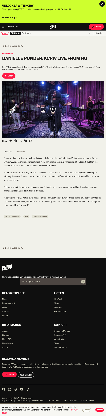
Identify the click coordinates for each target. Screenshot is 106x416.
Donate (98, 26)
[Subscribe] (83, 282)
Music (56, 303)
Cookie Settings (87, 401)
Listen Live (13, 26)
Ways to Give (59, 339)
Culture (5, 311)
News (4, 299)
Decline (87, 410)
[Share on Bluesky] (25, 141)
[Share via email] (30, 141)
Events (5, 315)
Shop (56, 343)
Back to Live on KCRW (14, 46)
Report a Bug (7, 401)
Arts (26, 216)
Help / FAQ (7, 339)
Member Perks (60, 347)
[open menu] (4, 27)
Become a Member (62, 331)
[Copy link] (10, 141)
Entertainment (8, 303)
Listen (10, 76)
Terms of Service (36, 401)
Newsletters (7, 343)
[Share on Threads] (20, 141)
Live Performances (40, 216)
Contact (6, 347)
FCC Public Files (69, 401)
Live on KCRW (7, 54)
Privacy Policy (20, 401)
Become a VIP (60, 335)
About (5, 331)
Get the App (10, 17)
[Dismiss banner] (102, 4)
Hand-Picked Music (12, 216)
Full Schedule (60, 311)
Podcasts (58, 307)
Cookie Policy (53, 401)
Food (4, 307)
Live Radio (58, 299)
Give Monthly (26, 375)
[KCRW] (7, 270)
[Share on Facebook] (15, 141)
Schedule (99, 33)
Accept (100, 410)
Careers (5, 335)
